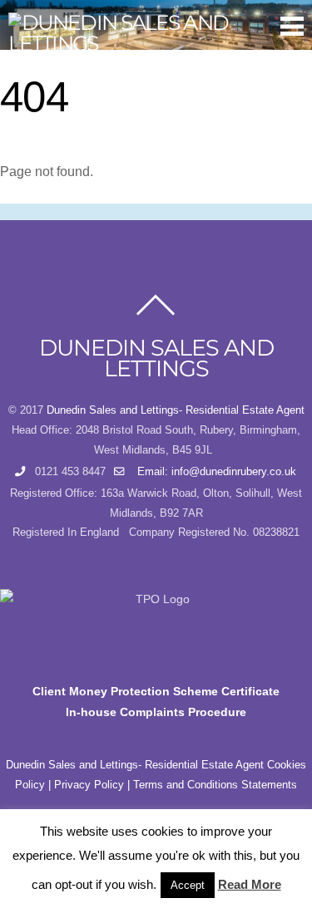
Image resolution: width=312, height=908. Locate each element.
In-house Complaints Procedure (156, 712)
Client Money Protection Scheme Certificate (156, 691)
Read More (249, 884)
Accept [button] (188, 885)
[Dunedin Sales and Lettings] (147, 43)
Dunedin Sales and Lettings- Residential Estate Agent (176, 410)
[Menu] (292, 26)
